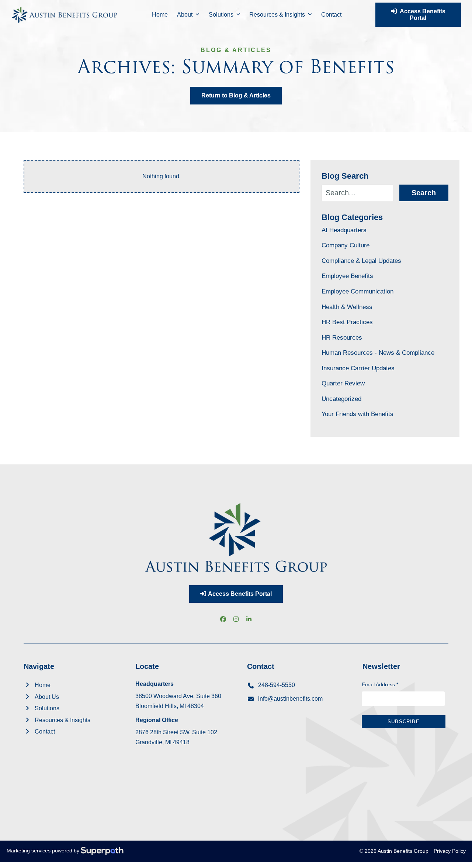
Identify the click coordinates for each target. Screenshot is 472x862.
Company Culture (345, 245)
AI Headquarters (344, 230)
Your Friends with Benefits (357, 414)
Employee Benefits (347, 275)
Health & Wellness (347, 306)
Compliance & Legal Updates (361, 260)
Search (424, 193)
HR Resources (342, 337)
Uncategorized (341, 398)
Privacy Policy (450, 851)
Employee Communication (357, 291)
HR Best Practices (347, 322)
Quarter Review (343, 383)
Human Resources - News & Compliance (378, 352)
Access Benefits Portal (421, 14)
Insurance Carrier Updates (358, 368)
